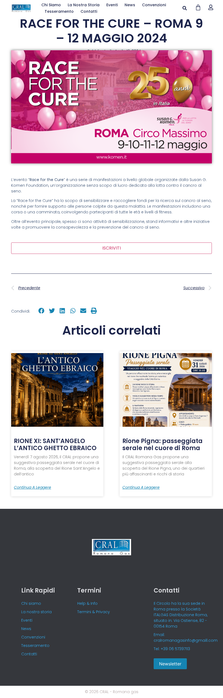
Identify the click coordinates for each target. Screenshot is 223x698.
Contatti (88, 11)
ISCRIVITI (111, 248)
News (130, 5)
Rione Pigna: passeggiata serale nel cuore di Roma (162, 444)
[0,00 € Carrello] (198, 7)
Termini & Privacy (93, 612)
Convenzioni (154, 5)
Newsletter (170, 663)
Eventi (112, 5)
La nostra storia (84, 5)
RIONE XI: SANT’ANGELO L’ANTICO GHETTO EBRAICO (55, 444)
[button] (184, 8)
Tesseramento (59, 11)
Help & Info (87, 603)
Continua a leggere (32, 487)
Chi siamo (51, 5)
